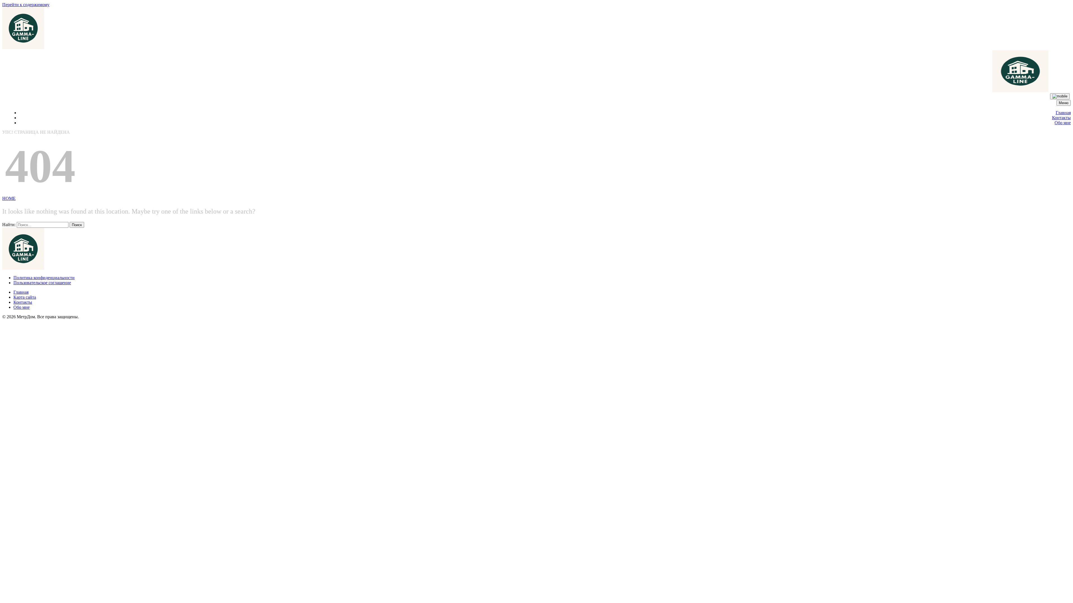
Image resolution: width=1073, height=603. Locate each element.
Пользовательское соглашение (42, 282)
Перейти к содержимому (25, 4)
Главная (1063, 112)
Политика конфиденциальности (44, 277)
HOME (9, 198)
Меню (1064, 103)
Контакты (1061, 117)
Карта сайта (24, 297)
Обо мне (1063, 122)
